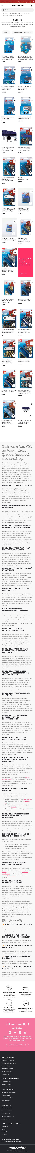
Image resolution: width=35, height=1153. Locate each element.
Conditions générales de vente (10, 1139)
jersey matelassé (28, 809)
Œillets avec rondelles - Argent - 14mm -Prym (24, 117)
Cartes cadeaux (6, 1066)
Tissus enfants (6, 1095)
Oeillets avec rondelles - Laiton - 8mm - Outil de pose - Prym (8, 179)
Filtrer (6, 32)
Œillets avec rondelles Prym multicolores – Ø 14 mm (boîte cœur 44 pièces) (25, 58)
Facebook (4, 1132)
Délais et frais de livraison (9, 1063)
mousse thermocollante (9, 876)
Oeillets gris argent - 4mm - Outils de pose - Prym (9, 391)
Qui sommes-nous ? (7, 1108)
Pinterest (4, 1134)
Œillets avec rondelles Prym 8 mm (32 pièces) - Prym (8, 118)
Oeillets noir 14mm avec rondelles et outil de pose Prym (23, 209)
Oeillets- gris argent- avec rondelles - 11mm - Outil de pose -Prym (24, 392)
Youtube (4, 1129)
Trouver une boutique (8, 1110)
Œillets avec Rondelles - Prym (23, 178)
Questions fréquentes (8, 1060)
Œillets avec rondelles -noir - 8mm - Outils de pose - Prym (24, 422)
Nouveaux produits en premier (21, 32)
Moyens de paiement (7, 1068)
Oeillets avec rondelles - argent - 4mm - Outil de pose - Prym (8, 149)
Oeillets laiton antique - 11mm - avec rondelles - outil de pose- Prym (8, 331)
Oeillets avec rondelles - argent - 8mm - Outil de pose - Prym (24, 331)
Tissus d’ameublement (8, 1087)
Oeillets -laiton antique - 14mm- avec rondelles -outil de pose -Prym (25, 149)
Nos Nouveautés (6, 1081)
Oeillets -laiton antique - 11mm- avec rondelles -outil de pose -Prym (8, 209)
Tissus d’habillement (7, 1089)
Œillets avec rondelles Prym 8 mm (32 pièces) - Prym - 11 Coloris (8, 58)
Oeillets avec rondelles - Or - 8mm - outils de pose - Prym (8, 301)
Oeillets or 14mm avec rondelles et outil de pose (9, 239)
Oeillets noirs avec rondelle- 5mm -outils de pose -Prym (7, 422)
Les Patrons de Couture (8, 1098)
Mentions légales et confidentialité (11, 1141)
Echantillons (5, 1074)
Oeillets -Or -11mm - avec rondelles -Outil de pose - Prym (7, 361)
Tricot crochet (6, 1100)
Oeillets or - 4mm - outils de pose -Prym (24, 360)
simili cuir (13, 807)
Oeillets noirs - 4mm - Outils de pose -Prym (24, 300)
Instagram (5, 1126)
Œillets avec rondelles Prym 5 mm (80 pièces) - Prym (24, 88)
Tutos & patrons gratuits (8, 1092)
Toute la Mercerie (6, 1084)
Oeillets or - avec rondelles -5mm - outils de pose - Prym (24, 240)
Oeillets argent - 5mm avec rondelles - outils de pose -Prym (8, 270)
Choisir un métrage (7, 1071)
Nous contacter (6, 1113)
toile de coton (28, 799)
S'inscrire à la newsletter (16, 1044)
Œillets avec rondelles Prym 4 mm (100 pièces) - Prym (8, 88)
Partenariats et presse (8, 1116)
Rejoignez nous (6, 1119)
